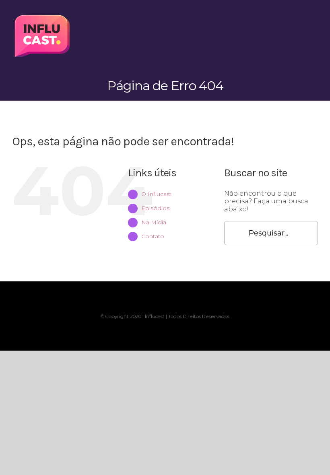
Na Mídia (153, 222)
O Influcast (156, 194)
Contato (152, 236)
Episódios (155, 208)
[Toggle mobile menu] (314, 16)
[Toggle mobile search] (300, 16)
